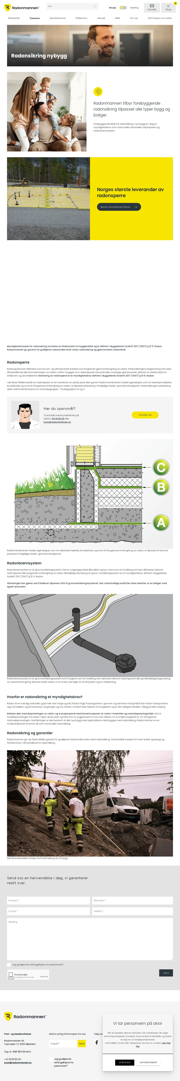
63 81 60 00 (58, 418)
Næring (134, 7)
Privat (112, 7)
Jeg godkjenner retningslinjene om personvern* (38, 964)
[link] (152, 8)
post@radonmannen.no (57, 422)
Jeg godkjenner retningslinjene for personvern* (64, 1062)
